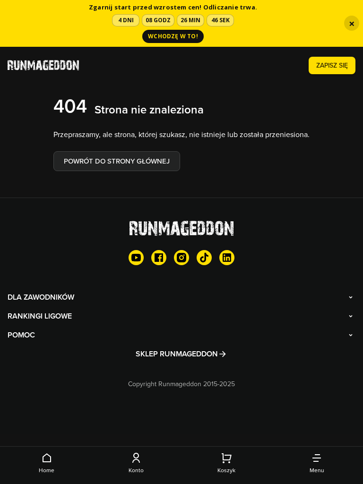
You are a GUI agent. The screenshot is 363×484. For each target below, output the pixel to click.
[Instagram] (181, 257)
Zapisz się (332, 65)
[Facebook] (158, 257)
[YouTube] (136, 257)
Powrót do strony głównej (117, 161)
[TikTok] (204, 257)
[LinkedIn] (226, 257)
